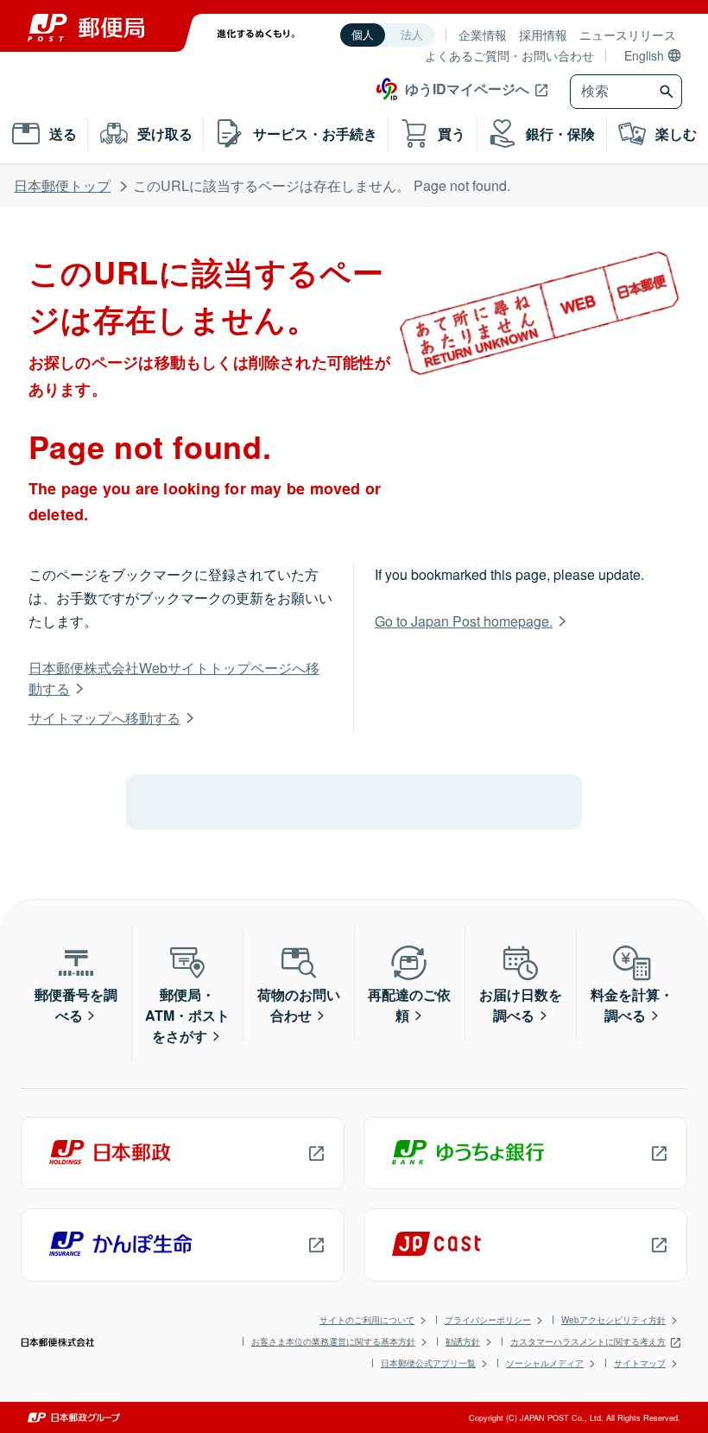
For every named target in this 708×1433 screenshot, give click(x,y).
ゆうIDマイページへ (467, 89)
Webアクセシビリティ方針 (613, 1320)
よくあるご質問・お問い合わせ (509, 55)
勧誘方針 (463, 1341)
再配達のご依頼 (409, 1004)
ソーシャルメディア (545, 1363)
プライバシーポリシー (488, 1320)
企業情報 (482, 34)
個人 (362, 35)
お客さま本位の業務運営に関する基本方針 (333, 1341)
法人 (412, 35)
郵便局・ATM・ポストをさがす (187, 1015)
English (644, 55)
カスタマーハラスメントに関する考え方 (588, 1341)
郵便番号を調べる (76, 1004)
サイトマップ (640, 1363)
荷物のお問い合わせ (298, 1004)
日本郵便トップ (62, 185)
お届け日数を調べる (520, 1004)
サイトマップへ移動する (104, 718)
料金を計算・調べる (632, 1004)
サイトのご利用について (366, 1320)
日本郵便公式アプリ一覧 (428, 1363)
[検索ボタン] (668, 91)
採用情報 (543, 34)
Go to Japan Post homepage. (464, 621)
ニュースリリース (627, 34)
